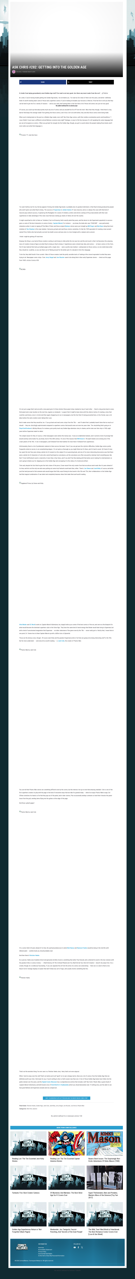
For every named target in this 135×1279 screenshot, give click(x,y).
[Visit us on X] (83, 1247)
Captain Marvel (58, 223)
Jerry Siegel (50, 257)
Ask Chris (29, 1108)
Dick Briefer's (59, 1085)
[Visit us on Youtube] (75, 1247)
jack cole (46, 1105)
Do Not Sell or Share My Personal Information (51, 1255)
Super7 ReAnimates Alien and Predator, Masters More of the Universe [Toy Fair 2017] (103, 1195)
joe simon (74, 1105)
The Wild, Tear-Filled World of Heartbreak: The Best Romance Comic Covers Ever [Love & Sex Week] (103, 1231)
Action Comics (67, 210)
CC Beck (32, 624)
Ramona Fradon (82, 948)
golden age (39, 1105)
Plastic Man (81, 1105)
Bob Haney (70, 948)
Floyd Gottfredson (25, 428)
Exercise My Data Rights (45, 1253)
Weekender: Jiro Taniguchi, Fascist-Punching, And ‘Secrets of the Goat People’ (66, 1230)
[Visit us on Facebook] (79, 1247)
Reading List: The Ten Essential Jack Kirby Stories (28, 1160)
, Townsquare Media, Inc (35, 1260)
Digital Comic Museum (49, 1082)
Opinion (35, 1108)
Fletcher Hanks (34, 955)
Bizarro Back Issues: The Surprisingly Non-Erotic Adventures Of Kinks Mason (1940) (104, 1160)
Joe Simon (87, 468)
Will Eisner (80, 439)
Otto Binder (23, 624)
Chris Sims (18, 71)
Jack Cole (61, 641)
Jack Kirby (97, 468)
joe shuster (66, 1105)
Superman (57, 210)
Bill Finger (91, 226)
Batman (67, 226)
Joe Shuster (60, 257)
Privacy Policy (42, 1251)
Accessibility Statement (45, 1249)
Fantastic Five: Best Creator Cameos (25, 1193)
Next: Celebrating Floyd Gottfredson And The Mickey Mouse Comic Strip (67, 1098)
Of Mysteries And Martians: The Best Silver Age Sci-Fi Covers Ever (66, 1194)
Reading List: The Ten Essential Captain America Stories (65, 1160)
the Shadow (30, 229)
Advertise (41, 1247)
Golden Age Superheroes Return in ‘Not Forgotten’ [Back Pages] (27, 1230)
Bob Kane (100, 226)
